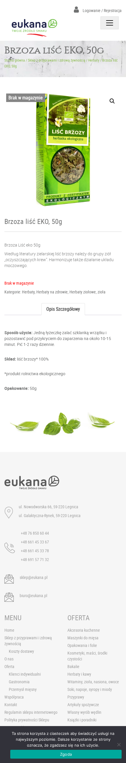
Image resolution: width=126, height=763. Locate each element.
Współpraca (14, 697)
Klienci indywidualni (25, 674)
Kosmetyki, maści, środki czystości (87, 656)
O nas (8, 659)
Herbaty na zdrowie (52, 292)
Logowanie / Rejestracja (102, 10)
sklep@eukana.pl (33, 577)
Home (9, 630)
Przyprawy (75, 697)
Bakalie (73, 666)
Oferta (9, 666)
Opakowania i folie (82, 645)
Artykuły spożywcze (83, 704)
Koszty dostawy (21, 651)
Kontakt (10, 704)
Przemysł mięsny (23, 689)
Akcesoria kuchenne (83, 630)
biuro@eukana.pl (33, 595)
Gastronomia (19, 681)
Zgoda (66, 754)
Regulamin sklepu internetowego (30, 712)
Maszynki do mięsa (82, 637)
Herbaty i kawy (79, 674)
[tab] (63, 309)
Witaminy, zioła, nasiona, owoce (93, 681)
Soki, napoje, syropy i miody (89, 689)
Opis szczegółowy (63, 309)
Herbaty (93, 60)
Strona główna (14, 60)
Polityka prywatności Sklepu (26, 720)
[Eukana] (34, 27)
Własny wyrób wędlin (84, 712)
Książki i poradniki (81, 720)
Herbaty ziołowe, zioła (87, 292)
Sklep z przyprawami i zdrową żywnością (56, 60)
